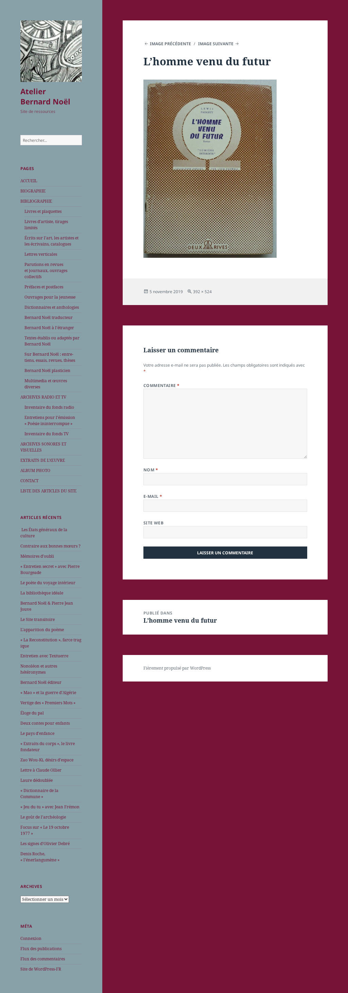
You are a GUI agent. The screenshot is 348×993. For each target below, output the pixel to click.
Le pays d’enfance (37, 733)
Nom (150, 470)
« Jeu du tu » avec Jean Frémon (50, 807)
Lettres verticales (40, 254)
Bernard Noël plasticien (47, 370)
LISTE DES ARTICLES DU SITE (48, 491)
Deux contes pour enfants (45, 723)
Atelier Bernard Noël (45, 96)
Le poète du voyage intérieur (47, 583)
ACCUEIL (28, 181)
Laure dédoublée (36, 780)
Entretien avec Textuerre (44, 656)
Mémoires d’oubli (37, 556)
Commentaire (161, 385)
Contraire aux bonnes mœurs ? (50, 546)
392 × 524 (202, 291)
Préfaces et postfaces (43, 287)
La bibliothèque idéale (41, 593)
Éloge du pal (32, 713)
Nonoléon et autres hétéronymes (38, 669)
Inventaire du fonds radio (49, 407)
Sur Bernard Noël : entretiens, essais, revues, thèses (49, 357)
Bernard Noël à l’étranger (49, 328)
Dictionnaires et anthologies (51, 307)
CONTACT (29, 481)
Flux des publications (41, 949)
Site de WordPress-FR (40, 969)
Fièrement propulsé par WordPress (177, 668)
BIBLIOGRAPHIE (36, 201)
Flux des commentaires (42, 959)
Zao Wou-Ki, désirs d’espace (46, 760)
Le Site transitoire (37, 619)
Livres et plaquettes (43, 211)
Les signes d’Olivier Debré (45, 843)
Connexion (30, 938)
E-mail (152, 496)
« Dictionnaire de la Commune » (39, 794)
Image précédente (170, 44)
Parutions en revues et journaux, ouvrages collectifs (45, 271)
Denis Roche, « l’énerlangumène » (39, 857)
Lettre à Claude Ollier (41, 770)
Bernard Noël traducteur (48, 317)
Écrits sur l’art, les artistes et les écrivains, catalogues (51, 241)
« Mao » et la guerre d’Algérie (48, 692)
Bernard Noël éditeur (41, 682)
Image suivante (215, 44)
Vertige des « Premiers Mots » (47, 703)
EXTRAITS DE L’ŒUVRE (42, 460)
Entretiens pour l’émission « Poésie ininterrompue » (49, 420)
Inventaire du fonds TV (46, 434)
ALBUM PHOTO (35, 470)
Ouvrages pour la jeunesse (49, 297)
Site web (153, 523)
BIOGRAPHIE (33, 191)
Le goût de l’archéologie (43, 817)
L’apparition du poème (42, 630)
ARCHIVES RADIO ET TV (43, 397)
